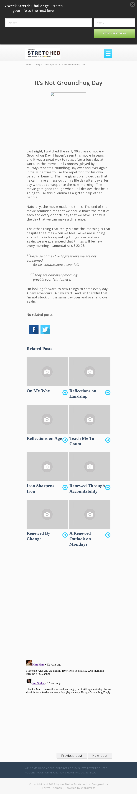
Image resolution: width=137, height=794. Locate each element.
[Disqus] (68, 606)
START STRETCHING (114, 33)
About (50, 768)
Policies (30, 772)
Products (82, 772)
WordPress (88, 788)
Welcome (31, 768)
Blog (41, 768)
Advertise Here (97, 768)
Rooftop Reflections (51, 772)
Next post (100, 755)
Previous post (71, 755)
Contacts (62, 768)
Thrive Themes (52, 788)
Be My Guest (78, 768)
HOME (70, 772)
